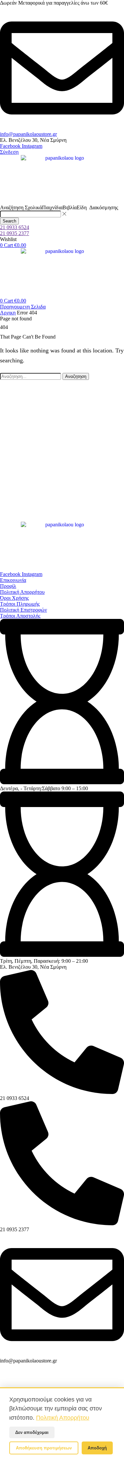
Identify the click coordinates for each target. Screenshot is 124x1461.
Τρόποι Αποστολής (20, 616)
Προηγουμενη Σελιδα (23, 306)
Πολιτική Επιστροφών (23, 610)
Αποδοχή (97, 1447)
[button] (9, 152)
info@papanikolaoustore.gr (28, 134)
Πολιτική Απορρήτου (22, 592)
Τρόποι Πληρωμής (20, 604)
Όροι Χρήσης (14, 598)
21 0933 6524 (14, 227)
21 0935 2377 (14, 233)
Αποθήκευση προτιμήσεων (44, 1447)
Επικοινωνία (13, 580)
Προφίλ (8, 586)
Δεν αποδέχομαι (32, 1432)
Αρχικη (8, 312)
